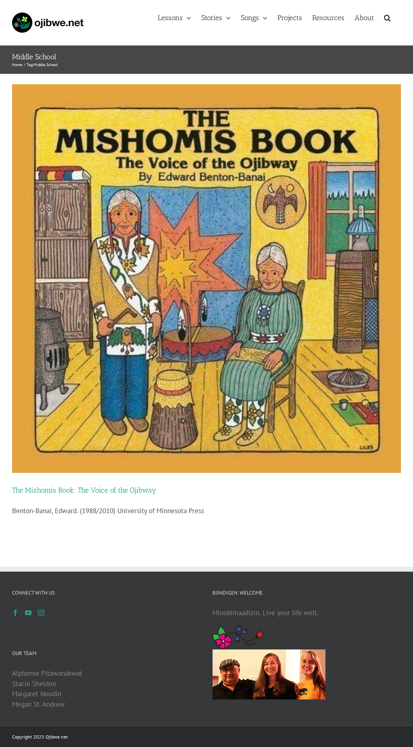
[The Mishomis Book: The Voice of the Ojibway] (206, 278)
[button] (387, 17)
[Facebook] (15, 613)
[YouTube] (28, 613)
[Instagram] (41, 613)
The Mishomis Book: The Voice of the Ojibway (84, 490)
